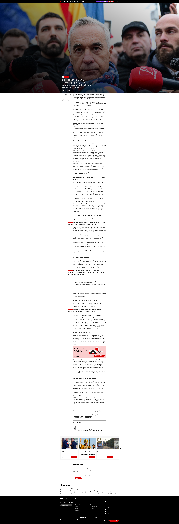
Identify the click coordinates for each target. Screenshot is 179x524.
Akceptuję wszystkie (113, 520)
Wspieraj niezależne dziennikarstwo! (66, 502)
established (75, 117)
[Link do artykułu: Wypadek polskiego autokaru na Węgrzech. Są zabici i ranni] (105, 443)
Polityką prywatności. (74, 520)
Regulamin (92, 504)
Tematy (71, 1)
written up (77, 328)
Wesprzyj (111, 1)
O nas (76, 501)
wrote (81, 150)
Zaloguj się (78, 478)
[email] (102, 411)
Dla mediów (92, 508)
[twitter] (100, 411)
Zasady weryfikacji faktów (94, 501)
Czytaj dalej (74, 457)
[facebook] (98, 411)
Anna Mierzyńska (81, 426)
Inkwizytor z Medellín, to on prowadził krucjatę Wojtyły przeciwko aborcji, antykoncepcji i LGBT (87, 453)
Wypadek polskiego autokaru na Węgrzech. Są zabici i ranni (104, 452)
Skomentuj (65, 99)
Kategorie (76, 1)
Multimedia (82, 1)
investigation (83, 382)
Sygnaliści (77, 510)
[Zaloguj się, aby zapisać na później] (94, 450)
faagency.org (77, 263)
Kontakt (76, 508)
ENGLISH (77, 512)
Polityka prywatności (93, 506)
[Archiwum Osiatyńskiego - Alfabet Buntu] (83, 518)
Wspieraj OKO (77, 502)
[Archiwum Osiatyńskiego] (95, 518)
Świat (81, 450)
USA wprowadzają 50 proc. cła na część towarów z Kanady (69, 452)
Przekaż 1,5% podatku (79, 504)
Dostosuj (105, 520)
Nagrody (76, 506)
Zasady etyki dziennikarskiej (95, 502)
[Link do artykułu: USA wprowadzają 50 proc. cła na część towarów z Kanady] (69, 443)
